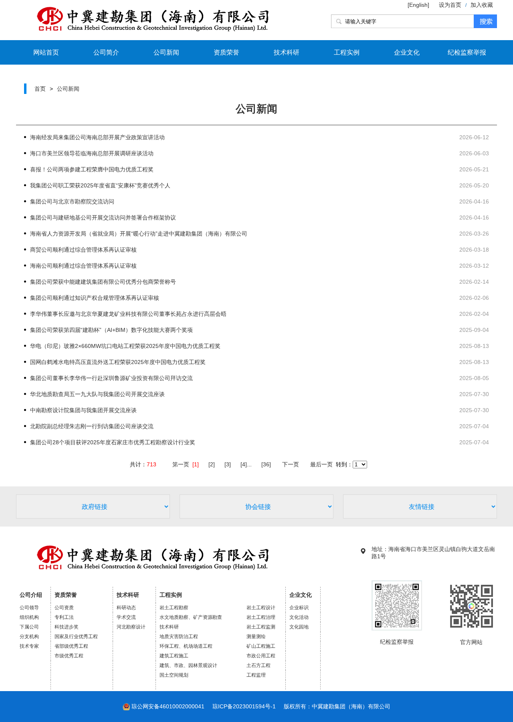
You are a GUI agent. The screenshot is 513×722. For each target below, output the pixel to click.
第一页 (180, 464)
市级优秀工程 (69, 656)
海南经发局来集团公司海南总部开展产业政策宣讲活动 (97, 137)
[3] (227, 464)
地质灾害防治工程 (179, 636)
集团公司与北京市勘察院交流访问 (72, 201)
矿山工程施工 (260, 646)
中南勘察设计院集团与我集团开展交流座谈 (83, 410)
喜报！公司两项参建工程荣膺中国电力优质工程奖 (91, 169)
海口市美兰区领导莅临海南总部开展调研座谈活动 (91, 153)
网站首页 (46, 52)
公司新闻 (166, 52)
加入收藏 (482, 5)
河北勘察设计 (131, 627)
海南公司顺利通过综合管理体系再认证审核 (83, 265)
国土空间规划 (174, 675)
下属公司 (29, 627)
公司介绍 (31, 595)
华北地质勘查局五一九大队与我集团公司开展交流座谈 (97, 394)
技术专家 (29, 646)
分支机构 (29, 636)
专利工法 (64, 617)
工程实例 (347, 52)
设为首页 (450, 5)
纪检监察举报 (467, 52)
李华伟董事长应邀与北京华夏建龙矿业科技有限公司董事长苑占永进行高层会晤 (128, 314)
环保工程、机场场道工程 (186, 646)
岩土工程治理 (260, 617)
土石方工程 (258, 665)
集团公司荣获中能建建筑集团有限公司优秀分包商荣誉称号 (103, 282)
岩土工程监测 (260, 627)
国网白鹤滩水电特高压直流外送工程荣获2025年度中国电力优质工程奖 (118, 362)
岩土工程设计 (260, 607)
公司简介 (106, 52)
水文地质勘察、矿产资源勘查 (191, 617)
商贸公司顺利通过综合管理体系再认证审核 (83, 249)
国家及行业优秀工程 (76, 636)
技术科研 (286, 52)
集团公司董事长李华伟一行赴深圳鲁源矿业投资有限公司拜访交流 (111, 378)
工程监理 (256, 675)
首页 (40, 88)
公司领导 (29, 607)
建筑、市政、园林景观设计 (188, 665)
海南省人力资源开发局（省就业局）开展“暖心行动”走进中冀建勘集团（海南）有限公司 (138, 233)
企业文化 (407, 52)
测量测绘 (256, 636)
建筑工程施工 (174, 656)
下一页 (290, 464)
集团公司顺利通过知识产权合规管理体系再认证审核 (94, 298)
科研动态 (126, 607)
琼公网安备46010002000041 (167, 706)
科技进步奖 (67, 627)
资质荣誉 (226, 52)
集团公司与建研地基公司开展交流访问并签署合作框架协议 (103, 217)
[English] (419, 5)
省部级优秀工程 (71, 646)
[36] (266, 464)
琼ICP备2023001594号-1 (244, 706)
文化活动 (299, 617)
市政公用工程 (260, 656)
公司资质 (64, 607)
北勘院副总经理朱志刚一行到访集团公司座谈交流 (91, 426)
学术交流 (126, 617)
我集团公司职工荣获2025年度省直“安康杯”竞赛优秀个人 (100, 185)
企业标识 (299, 607)
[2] (211, 464)
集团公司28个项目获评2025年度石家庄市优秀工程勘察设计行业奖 (112, 442)
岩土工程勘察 (174, 607)
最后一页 (321, 464)
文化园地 (299, 627)
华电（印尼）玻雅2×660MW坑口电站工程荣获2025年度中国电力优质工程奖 (125, 346)
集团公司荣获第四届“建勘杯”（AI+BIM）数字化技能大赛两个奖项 (111, 330)
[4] (243, 464)
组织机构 (29, 617)
